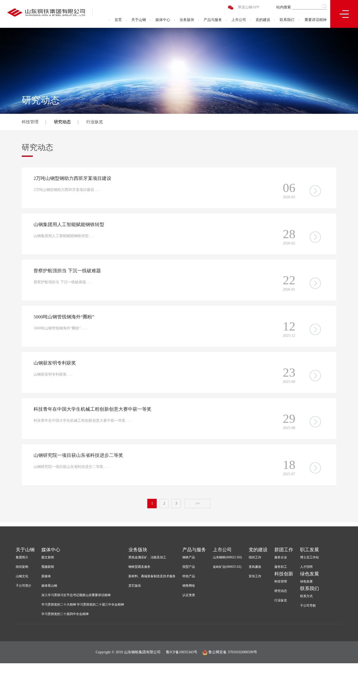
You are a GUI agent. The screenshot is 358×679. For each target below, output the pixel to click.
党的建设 (263, 20)
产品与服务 (213, 20)
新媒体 (46, 576)
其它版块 (134, 585)
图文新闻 (47, 557)
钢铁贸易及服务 (139, 567)
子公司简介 (23, 585)
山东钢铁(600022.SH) (227, 557)
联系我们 (287, 20)
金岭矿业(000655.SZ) (227, 567)
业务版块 (187, 20)
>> (198, 503)
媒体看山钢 (49, 585)
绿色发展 (309, 573)
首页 (118, 20)
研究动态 (62, 122)
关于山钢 (138, 20)
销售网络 (188, 585)
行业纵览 (94, 122)
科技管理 (30, 122)
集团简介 (22, 557)
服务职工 (280, 567)
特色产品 (188, 576)
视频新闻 (47, 567)
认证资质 (188, 595)
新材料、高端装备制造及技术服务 (152, 576)
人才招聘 (306, 567)
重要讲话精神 (316, 20)
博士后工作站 (309, 557)
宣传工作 (255, 576)
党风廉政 (255, 567)
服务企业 (280, 557)
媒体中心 (162, 20)
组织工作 (255, 557)
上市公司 (238, 20)
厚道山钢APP (248, 7)
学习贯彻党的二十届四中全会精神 (65, 614)
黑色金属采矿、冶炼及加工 (147, 557)
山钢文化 (22, 576)
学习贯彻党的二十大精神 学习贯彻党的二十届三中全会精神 (82, 604)
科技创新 (283, 573)
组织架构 (22, 567)
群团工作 (283, 549)
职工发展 (309, 549)
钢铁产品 (188, 557)
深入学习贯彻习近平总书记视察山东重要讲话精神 (76, 595)
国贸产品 (188, 567)
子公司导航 (308, 605)
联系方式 (306, 596)
